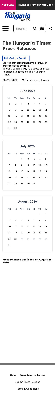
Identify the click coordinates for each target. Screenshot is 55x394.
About (13, 375)
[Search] (34, 28)
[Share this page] (50, 28)
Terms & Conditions (27, 388)
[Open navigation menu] (5, 28)
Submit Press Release (27, 381)
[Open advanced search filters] (42, 28)
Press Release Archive (33, 375)
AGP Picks (8, 5)
